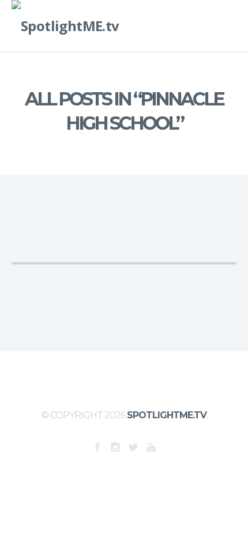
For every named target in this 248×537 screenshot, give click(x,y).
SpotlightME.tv (166, 415)
